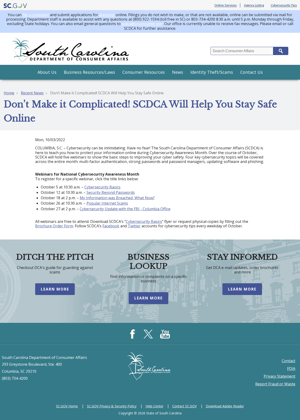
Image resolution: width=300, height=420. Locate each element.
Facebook (110, 225)
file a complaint (35, 14)
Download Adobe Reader (225, 406)
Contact (288, 360)
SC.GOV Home (67, 406)
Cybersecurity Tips (284, 5)
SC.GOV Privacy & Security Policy (111, 406)
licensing (107, 14)
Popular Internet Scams (107, 203)
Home (9, 93)
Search (280, 51)
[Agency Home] (71, 49)
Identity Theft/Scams (211, 72)
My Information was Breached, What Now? (117, 197)
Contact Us (251, 72)
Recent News (32, 93)
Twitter (134, 225)
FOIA (291, 368)
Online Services (225, 5)
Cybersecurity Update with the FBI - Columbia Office (125, 208)
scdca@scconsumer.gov (142, 23)
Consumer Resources (143, 72)
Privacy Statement (279, 376)
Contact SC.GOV (184, 406)
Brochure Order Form (54, 225)
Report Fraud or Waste (275, 384)
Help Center (154, 406)
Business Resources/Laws (89, 72)
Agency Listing (254, 5)
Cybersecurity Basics (102, 187)
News (177, 72)
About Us (47, 72)
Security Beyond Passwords (110, 192)
